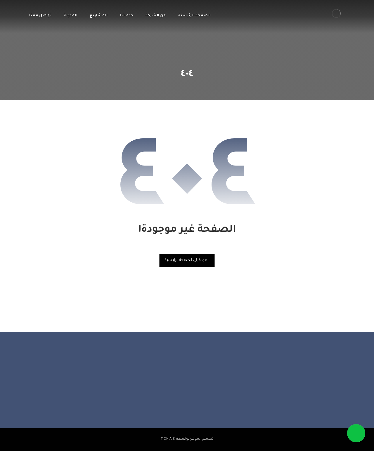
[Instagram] (193, 402)
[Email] (169, 402)
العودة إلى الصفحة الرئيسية (187, 260)
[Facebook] (204, 402)
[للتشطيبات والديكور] (336, 13)
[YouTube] (181, 402)
